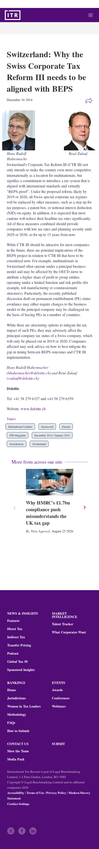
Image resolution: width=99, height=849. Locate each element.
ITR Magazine (17, 435)
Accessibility (15, 792)
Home (11, 690)
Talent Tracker (62, 624)
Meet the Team (18, 751)
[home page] (12, 15)
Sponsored (47, 426)
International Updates (20, 426)
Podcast (13, 653)
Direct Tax (14, 629)
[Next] (84, 507)
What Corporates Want (69, 632)
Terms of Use (35, 792)
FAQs (11, 722)
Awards (57, 690)
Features (13, 620)
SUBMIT (58, 743)
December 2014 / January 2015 (52, 435)
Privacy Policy (56, 792)
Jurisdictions (16, 444)
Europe (66, 426)
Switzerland (39, 444)
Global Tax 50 (17, 661)
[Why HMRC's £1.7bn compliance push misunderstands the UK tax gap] (49, 482)
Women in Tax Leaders (24, 706)
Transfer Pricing (19, 645)
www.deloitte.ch (33, 408)
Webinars (59, 706)
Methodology (16, 714)
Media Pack (16, 759)
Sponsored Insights (21, 669)
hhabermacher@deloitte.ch (29, 372)
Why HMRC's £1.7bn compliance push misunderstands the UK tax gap (48, 512)
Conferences (60, 698)
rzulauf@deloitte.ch (23, 378)
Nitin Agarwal (40, 531)
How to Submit (18, 731)
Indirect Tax (16, 637)
